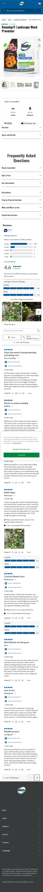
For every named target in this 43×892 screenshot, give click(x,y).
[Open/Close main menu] (3, 3)
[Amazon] (30, 108)
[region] (21, 446)
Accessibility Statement (29, 873)
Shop (10, 20)
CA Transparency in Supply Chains (22, 875)
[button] (39, 3)
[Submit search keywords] (4, 11)
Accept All (21, 455)
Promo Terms (6, 875)
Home (4, 20)
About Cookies (10, 871)
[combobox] (21, 10)
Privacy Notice (6, 869)
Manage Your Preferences (21, 449)
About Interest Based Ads (24, 871)
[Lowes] (13, 108)
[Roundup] (21, 3)
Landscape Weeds (20, 20)
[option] (13, 112)
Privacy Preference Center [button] (20, 869)
